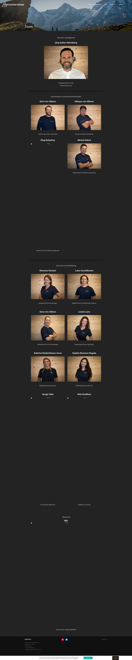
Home (90, 4)
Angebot (112, 4)
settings (75, 658)
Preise (106, 4)
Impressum (104, 639)
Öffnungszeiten (98, 4)
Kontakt (121, 4)
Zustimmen (88, 657)
